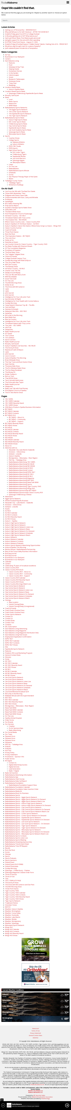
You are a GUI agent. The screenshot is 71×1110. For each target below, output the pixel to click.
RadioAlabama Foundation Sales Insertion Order (21, 789)
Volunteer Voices (11, 905)
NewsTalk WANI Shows (13, 714)
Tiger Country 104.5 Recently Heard (17, 897)
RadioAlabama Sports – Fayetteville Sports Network (23, 818)
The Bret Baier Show (12, 252)
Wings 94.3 (9, 927)
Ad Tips (7, 55)
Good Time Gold (10, 279)
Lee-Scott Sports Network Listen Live (18, 681)
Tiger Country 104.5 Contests (15, 895)
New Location (13, 602)
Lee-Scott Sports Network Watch (16, 690)
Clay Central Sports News (17, 126)
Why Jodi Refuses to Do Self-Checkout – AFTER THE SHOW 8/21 (27, 32)
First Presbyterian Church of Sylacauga (18, 214)
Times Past (12, 83)
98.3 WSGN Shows (11, 444)
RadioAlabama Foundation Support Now (23, 785)
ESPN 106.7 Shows (11, 645)
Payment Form (10, 736)
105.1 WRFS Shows (11, 405)
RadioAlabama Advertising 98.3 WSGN (22, 466)
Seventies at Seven (11, 242)
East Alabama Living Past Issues (16, 635)
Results (7, 848)
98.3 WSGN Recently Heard (14, 442)
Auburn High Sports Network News (17, 529)
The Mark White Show (13, 212)
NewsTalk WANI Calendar (14, 710)
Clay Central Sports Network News (17, 592)
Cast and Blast (10, 307)
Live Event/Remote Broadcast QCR (17, 692)
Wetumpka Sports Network (14, 925)
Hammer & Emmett (11, 309)
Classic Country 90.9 (12, 568)
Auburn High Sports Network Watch (17, 535)
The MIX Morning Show (13, 283)
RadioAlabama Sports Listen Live (16, 838)
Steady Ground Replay (12, 273)
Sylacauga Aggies (18, 160)
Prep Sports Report (12, 206)
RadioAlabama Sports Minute (19, 171)
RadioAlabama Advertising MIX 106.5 (21, 480)
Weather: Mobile (11, 919)
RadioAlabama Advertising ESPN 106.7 (22, 472)
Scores (11, 175)
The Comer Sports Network (18, 112)
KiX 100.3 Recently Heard (13, 665)
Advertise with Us (11, 448)
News (7, 97)
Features (12, 63)
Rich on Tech (9, 376)
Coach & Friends (10, 230)
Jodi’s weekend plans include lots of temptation (21, 48)
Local (10, 99)
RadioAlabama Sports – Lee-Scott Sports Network (22, 822)
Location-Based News (12, 87)
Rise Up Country (10, 319)
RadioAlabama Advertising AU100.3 (21, 468)
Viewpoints (9, 330)
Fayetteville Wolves (19, 156)
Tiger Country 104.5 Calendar (15, 893)
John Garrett (9, 293)
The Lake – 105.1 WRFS (13, 325)
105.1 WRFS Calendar (12, 401)
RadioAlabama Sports (12, 795)
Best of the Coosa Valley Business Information (21, 551)
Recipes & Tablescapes (16, 79)
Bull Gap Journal (10, 553)
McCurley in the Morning (13, 315)
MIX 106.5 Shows (11, 704)
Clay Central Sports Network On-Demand (19, 594)
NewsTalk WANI (10, 708)
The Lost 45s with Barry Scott (15, 275)
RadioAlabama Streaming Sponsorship (18, 842)
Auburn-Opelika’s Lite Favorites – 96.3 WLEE (20, 346)
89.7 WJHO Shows (11, 425)
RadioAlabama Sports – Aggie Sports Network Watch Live (25, 801)
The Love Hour (10, 238)
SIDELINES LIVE (10, 210)
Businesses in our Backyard (14, 57)
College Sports (14, 140)
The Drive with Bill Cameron (14, 287)
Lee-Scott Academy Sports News (20, 130)
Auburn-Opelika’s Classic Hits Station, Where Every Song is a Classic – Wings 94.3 (33, 226)
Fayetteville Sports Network (14, 649)
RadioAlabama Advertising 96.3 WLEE (21, 464)
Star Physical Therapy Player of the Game (23, 177)
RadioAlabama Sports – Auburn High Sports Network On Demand (28, 805)
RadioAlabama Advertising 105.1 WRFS (22, 462)
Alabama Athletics (18, 142)
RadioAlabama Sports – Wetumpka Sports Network (23, 830)
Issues (11, 77)
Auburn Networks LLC (35, 1092)
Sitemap (8, 854)
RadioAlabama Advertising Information (18, 775)
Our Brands (9, 722)
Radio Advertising (15, 730)
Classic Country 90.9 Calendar (15, 578)
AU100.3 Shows (10, 519)
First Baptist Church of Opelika (15, 390)
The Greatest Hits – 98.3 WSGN (16, 220)
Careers (8, 59)
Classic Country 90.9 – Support (19, 576)
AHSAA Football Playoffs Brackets (16, 501)
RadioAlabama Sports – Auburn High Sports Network (23, 803)
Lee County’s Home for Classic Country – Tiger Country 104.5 (26, 244)
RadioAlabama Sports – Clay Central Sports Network (23, 807)
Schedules (12, 173)
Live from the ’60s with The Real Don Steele (20, 191)
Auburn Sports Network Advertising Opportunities (22, 545)
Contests (8, 625)
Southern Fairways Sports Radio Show (18, 208)
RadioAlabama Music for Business (17, 793)
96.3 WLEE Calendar (12, 430)
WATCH (7, 907)
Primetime (8, 199)
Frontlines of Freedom (12, 250)
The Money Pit (10, 372)
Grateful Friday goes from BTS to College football (22, 34)
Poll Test (8, 751)
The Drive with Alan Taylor (14, 382)
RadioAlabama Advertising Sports (20, 484)
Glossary (8, 657)
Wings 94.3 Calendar (12, 929)
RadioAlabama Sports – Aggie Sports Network (21, 797)
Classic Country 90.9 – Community (20, 574)
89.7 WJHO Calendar (12, 411)
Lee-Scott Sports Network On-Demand (18, 686)
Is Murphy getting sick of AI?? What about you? (21, 36)
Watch (11, 179)
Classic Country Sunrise (13, 228)
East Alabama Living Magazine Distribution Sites (22, 633)
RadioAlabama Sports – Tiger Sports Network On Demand (25, 828)
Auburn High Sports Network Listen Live (19, 527)
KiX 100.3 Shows (10, 667)
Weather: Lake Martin (12, 917)
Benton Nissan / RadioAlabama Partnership (20, 549)
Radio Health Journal (12, 332)
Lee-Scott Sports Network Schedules (17, 688)
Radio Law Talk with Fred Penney (16, 388)
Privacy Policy (9, 753)
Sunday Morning (11, 303)
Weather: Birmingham (12, 911)
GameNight (9, 202)
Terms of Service (11, 874)
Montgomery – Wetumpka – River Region (23, 458)
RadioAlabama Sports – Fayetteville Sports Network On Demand (27, 820)
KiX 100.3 (8, 661)
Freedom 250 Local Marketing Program (18, 653)
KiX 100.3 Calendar (11, 663)
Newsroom (12, 104)
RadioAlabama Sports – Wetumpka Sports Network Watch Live (26, 834)
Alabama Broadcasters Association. (42, 1097)
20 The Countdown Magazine (15, 248)
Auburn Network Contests (14, 541)
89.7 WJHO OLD (10, 415)
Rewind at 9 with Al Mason (14, 350)
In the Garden (13, 73)
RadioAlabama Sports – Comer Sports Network (21, 814)
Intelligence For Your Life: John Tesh (17, 297)
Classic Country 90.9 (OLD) (14, 570)
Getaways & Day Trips (16, 67)
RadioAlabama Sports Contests (16, 836)
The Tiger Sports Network (18, 116)
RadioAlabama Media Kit (13, 791)
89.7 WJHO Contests (12, 413)
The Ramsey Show (11, 267)
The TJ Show (9, 336)
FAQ (6, 647)
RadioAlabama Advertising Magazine (21, 478)
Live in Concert (10, 356)
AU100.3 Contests (11, 515)
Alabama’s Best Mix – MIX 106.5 (16, 311)
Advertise (35, 1038)
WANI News (13, 106)
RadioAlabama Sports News (14, 118)
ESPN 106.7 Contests (12, 643)
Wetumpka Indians (19, 162)
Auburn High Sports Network (15, 523)
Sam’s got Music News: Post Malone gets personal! (22, 38)
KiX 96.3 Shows (10, 675)
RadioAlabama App (11, 777)
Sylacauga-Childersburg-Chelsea (20, 495)
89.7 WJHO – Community (17, 419)
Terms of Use (10, 877)
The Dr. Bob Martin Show (14, 392)
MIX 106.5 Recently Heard (14, 702)
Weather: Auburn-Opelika (14, 909)
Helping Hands (14, 69)
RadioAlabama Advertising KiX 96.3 (21, 476)
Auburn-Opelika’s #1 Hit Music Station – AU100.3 (22, 224)
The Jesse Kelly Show (12, 366)
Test (6, 879)
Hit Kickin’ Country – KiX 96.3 (15, 269)
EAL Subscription (11, 627)
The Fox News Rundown (13, 370)
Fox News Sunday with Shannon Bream (18, 246)
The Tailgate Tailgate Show (14, 254)
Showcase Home (14, 81)
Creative (12, 726)
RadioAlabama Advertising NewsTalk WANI (24, 482)
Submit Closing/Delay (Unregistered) (21, 606)
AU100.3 (8, 511)
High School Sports (15, 150)
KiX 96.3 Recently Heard (13, 673)
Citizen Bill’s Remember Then (15, 193)
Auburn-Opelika (14, 456)
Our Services (9, 724)
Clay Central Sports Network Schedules (18, 596)
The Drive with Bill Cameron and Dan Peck (19, 885)
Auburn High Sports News (18, 120)
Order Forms (9, 720)
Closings (8, 600)
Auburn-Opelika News (16, 89)
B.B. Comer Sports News (17, 122)
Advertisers (9, 497)
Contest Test (9, 623)
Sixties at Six (9, 240)
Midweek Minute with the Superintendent (19, 696)
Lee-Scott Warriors (19, 158)
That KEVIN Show (11, 378)
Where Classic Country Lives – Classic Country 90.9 (22, 222)
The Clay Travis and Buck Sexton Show (18, 362)
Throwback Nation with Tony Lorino (17, 218)
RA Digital (8, 761)
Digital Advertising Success (18, 765)
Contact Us (9, 616)
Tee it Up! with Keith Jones (14, 380)
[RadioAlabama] (9, 2)
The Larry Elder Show (12, 262)
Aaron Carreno (10, 340)
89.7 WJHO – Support (16, 421)
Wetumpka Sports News (17, 134)
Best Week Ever (10, 317)
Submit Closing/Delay (16, 604)
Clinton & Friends (11, 256)
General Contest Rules (13, 655)
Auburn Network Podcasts (14, 543)
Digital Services (14, 767)
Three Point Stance (11, 232)
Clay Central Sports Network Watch (17, 598)
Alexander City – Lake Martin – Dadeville (19, 503)
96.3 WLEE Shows (11, 436)
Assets (7, 509)
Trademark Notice (11, 903)
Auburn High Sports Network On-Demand (19, 531)
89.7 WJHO (8, 409)
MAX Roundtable (11, 277)
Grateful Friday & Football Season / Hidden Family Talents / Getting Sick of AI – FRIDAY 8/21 (36, 44)
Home (7, 659)
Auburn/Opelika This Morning (15, 358)
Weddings (12, 85)
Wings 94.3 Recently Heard (14, 933)
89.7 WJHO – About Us (16, 417)
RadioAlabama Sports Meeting (15, 840)
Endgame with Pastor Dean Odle (16, 195)
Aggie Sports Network (13, 499)
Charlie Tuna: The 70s (12, 271)
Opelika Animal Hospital (13, 718)
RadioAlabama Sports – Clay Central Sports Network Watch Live (27, 811)
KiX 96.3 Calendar (11, 671)
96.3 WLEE (8, 427)
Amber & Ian (9, 285)
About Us (8, 446)
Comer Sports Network (13, 614)
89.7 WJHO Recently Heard (14, 423)
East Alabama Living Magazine (15, 631)
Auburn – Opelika (11, 521)
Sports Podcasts (10, 858)
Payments (8, 742)
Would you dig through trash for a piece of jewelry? (23, 46)
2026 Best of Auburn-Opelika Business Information (23, 407)
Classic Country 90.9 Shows (14, 582)
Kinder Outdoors (11, 374)
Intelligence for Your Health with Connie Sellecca (22, 301)
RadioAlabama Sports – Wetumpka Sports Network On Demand (27, 832)
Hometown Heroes (15, 71)
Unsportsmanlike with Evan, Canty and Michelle (21, 197)
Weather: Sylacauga (12, 923)
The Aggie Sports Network (18, 110)
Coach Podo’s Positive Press (14, 610)
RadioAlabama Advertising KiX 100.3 (21, 474)
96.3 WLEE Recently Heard (14, 434)
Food (10, 65)
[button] (68, 2)
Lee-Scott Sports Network (14, 677)
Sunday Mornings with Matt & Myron (18, 260)
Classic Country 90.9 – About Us (20, 572)
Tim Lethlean (9, 338)
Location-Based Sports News (15, 91)
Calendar (8, 562)
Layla (7, 289)
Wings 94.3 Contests (12, 931)
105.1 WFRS (9, 399)
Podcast (8, 746)
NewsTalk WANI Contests (14, 712)
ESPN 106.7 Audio (15, 146)
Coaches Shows (14, 138)
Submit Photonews (11, 866)
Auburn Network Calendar (14, 539)
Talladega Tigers (15, 183)
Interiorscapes (14, 75)
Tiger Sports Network (12, 901)
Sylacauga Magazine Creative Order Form (19, 872)
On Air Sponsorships (16, 728)
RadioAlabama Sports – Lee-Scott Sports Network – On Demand (27, 824)
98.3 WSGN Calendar (12, 440)
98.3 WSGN (9, 438)
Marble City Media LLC (35, 1091)
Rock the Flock (10, 234)
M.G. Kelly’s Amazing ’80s (13, 204)
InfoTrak (8, 327)
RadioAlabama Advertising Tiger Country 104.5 (25, 486)
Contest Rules (10, 621)
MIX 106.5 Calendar (11, 700)
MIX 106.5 (8, 698)
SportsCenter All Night (13, 299)
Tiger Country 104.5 (12, 891)
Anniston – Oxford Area (17, 452)
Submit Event (9, 862)
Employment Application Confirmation (18, 637)
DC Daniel (8, 334)
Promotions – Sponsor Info (14, 757)
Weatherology (45, 1098)
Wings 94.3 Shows (11, 935)
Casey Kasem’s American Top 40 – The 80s (19, 305)
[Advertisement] (35, 949)
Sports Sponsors (11, 860)
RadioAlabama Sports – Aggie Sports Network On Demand (25, 799)
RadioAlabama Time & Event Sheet (17, 844)
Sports (7, 136)
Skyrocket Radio (40, 1095)
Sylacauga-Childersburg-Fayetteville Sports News (26, 93)
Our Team (8, 734)
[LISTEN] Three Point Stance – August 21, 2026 (21, 42)
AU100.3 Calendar (11, 513)
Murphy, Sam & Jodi (12, 95)
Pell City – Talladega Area (17, 460)
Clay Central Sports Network (15, 586)
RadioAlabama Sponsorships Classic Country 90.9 (26, 493)
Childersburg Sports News (18, 124)
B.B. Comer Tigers (18, 152)
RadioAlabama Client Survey (14, 779)
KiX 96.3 (7, 669)
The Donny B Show (11, 348)
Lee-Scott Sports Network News (16, 683)
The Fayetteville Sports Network (20, 114)
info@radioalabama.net (37, 1084)
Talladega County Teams (13, 181)
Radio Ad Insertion (11, 773)
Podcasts (8, 749)
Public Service (10, 759)
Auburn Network (11, 537)
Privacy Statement (11, 755)
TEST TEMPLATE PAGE (13, 881)
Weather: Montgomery (13, 921)
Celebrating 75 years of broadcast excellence (20, 566)
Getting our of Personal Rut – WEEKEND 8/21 (20, 30)
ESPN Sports (13, 148)
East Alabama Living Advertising (16, 629)
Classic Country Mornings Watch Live (18, 584)
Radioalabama (14, 169)
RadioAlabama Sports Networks (16, 108)
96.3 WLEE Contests (12, 432)
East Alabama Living (12, 61)
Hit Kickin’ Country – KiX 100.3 (15, 216)
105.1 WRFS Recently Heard (14, 403)
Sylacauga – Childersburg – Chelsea (17, 870)
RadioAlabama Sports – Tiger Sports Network (21, 826)
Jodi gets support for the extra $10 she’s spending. (22, 40)
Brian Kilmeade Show (12, 360)
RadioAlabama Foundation (14, 783)
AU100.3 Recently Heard (13, 517)
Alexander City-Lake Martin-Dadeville (21, 450)
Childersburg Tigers (19, 154)
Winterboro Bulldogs (16, 185)
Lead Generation (14, 769)
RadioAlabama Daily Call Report (16, 781)
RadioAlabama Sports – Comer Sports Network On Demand (25, 816)
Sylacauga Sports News (17, 132)
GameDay (8, 313)
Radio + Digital (14, 771)
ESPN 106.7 (9, 639)
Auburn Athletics (18, 144)
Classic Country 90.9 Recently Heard (17, 580)
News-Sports (13, 101)
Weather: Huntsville (12, 915)
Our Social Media (11, 732)
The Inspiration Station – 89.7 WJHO (17, 236)
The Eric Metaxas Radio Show (15, 368)
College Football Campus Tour (15, 258)
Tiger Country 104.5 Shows (14, 899)
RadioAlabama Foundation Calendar (17, 787)
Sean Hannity (9, 364)
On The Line (13, 166)
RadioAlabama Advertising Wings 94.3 (22, 488)
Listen (11, 164)
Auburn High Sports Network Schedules (19, 533)
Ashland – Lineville (15, 454)
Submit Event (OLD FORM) (14, 864)
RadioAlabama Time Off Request (16, 846)
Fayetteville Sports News (17, 128)
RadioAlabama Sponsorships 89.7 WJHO (22, 490)
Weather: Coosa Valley (13, 913)
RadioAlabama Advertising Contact (21, 470)
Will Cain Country (11, 264)
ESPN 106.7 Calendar (12, 641)
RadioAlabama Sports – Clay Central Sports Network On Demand (27, 809)
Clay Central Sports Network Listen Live (19, 590)
